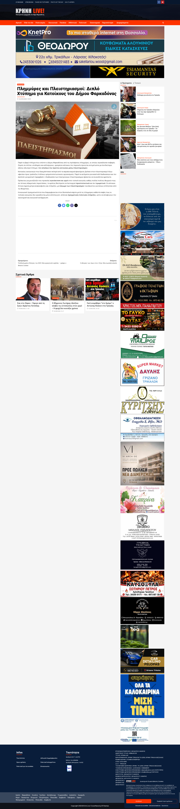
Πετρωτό (34, 797)
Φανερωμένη (20, 800)
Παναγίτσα (25, 797)
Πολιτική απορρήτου (154, 805)
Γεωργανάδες (63, 795)
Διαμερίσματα (122, 23)
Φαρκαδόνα (26, 795)
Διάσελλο (72, 795)
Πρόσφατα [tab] (127, 83)
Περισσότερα (107, 23)
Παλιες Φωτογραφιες (42, 2)
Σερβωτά (62, 797)
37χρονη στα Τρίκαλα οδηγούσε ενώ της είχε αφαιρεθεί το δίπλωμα (148, 112)
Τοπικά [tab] (137, 83)
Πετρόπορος (44, 797)
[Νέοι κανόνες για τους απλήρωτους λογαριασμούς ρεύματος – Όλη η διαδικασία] (128, 161)
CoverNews (95, 806)
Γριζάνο (42, 795)
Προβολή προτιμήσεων (164, 801)
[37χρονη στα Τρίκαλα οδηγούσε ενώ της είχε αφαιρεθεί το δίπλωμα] (128, 111)
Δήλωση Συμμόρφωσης (48, 758)
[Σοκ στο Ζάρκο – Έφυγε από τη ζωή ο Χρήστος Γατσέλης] (32, 289)
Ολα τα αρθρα (69, 2)
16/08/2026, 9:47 (59, 311)
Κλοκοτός (30, 800)
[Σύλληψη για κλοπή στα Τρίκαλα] (128, 94)
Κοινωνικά (53, 23)
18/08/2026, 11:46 (24, 308)
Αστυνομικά (140, 93)
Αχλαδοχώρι (51, 795)
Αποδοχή (139, 801)
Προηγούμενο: (42, 263)
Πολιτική (82, 23)
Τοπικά (146, 107)
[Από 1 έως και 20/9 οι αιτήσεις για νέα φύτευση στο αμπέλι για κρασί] (128, 144)
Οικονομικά (95, 23)
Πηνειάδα (53, 797)
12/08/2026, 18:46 (94, 308)
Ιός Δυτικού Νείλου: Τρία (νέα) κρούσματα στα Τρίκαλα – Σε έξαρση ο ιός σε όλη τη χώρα (148, 129)
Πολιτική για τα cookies (141, 805)
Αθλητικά (73, 23)
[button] (163, 22)
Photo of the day (57, 2)
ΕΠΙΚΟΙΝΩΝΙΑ (29, 2)
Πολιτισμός (40, 23)
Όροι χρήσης (21, 762)
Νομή (18, 797)
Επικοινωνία (44, 766)
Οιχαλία (35, 795)
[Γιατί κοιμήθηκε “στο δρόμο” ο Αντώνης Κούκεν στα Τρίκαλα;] (102, 289)
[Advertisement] (67, 235)
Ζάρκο (79, 797)
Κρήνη (18, 795)
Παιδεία (63, 23)
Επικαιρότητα (148, 93)
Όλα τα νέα (28, 23)
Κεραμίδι (81, 795)
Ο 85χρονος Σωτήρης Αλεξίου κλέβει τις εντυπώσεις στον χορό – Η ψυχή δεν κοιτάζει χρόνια (67, 306)
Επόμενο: (98, 262)
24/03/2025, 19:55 (25, 99)
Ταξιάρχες (71, 797)
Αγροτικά (139, 142)
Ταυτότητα (164, 805)
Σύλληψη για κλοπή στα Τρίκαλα (148, 95)
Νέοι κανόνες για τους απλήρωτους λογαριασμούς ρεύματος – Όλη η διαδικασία (150, 162)
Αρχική (19, 23)
